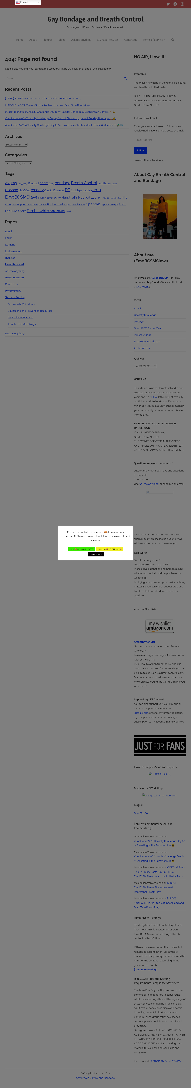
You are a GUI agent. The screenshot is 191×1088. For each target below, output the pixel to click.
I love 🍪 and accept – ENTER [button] (81, 549)
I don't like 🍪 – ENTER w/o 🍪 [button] (110, 549)
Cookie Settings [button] (96, 554)
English (24, 2)
